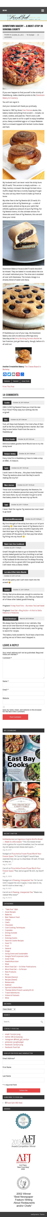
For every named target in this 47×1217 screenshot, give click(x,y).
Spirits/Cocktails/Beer (13, 987)
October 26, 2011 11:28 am (19, 504)
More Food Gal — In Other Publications (20, 967)
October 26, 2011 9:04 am (27, 453)
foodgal (31, 35)
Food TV (8, 943)
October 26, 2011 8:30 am (21, 402)
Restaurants (9, 982)
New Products (10, 972)
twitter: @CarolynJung (14, 1037)
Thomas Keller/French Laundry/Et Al (19, 990)
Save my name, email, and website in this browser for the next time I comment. (22, 711)
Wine (7, 998)
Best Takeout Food (12, 917)
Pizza (7, 974)
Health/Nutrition (11, 961)
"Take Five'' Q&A (11, 909)
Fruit (7, 946)
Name (6, 681)
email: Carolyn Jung (12, 1034)
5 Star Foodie (9, 439)
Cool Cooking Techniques (15, 928)
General (15, 381)
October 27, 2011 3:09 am (21, 589)
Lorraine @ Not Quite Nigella (15, 572)
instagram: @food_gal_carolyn (17, 1039)
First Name (7, 1067)
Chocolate (9, 925)
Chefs (7, 922)
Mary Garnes (9, 485)
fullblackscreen (9, 839)
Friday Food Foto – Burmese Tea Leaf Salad (27, 606)
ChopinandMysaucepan (13, 519)
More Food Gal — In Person (16, 969)
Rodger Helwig (10, 453)
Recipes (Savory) (11, 977)
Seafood (8, 985)
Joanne (7, 590)
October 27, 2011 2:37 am (12, 576)
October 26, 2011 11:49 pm (12, 548)
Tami (6, 504)
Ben (5, 419)
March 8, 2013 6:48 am (27, 618)
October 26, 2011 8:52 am (26, 439)
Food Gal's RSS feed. (15, 1103)
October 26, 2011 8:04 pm (33, 519)
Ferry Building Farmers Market (27, 339)
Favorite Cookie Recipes (14, 941)
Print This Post (8, 387)
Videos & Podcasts (12, 995)
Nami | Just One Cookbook (14, 544)
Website (6, 698)
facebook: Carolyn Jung (14, 1045)
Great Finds (25, 381)
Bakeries (7, 381)
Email (6, 690)
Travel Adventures (12, 993)
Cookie (7, 402)
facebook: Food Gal (12, 1047)
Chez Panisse (27, 110)
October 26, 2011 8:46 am (19, 419)
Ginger (7, 951)
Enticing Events (11, 938)
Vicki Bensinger (10, 618)
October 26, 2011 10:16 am (25, 485)
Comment (7, 658)
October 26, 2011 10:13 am (20, 468)
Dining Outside (11, 933)
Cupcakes (8, 930)
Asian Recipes (10, 912)
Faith (6, 468)
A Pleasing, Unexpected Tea (22, 880)
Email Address (9, 1058)
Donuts (8, 935)
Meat (7, 964)
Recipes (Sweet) (11, 980)
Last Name (7, 1076)
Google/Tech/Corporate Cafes (16, 956)
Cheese (7, 920)
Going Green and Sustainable (16, 954)
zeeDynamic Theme (37, 1214)
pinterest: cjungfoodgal (14, 1042)
